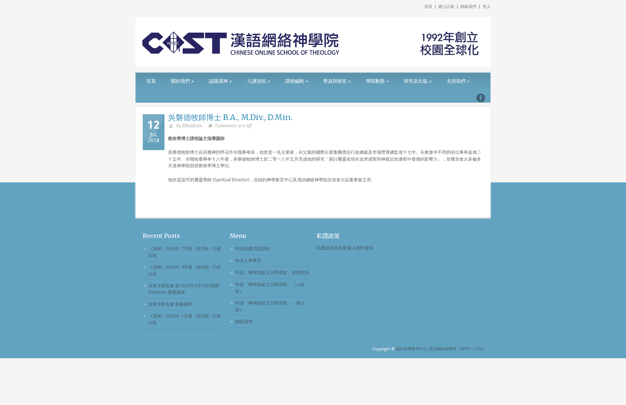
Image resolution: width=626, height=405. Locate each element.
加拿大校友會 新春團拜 (170, 304)
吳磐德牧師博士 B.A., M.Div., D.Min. (230, 117)
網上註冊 (446, 7)
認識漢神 (220, 81)
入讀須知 (258, 81)
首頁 (428, 7)
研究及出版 (417, 81)
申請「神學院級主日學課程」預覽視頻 (272, 272)
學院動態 (377, 81)
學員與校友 (337, 81)
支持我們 (458, 81)
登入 (487, 7)
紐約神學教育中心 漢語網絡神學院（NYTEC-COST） (441, 349)
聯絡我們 (468, 7)
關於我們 (182, 81)
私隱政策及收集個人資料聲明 (345, 248)
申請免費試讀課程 (252, 248)
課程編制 (296, 81)
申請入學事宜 (248, 260)
